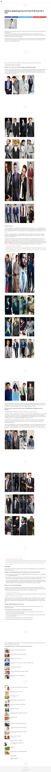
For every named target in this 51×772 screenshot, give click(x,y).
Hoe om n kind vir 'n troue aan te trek (12, 592)
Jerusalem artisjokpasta (14, 758)
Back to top (25, 767)
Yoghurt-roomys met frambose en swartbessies (18, 704)
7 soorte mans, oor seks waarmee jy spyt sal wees (18, 727)
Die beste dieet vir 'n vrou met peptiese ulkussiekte (18, 751)
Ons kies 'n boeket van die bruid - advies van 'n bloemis (19, 671)
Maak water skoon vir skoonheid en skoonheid (17, 700)
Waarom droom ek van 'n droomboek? (16, 691)
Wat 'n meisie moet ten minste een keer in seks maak (18, 687)
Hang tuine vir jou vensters (14, 708)
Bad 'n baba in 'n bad (13, 717)
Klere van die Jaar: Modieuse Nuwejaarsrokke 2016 (18, 723)
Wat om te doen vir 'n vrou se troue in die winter (14, 559)
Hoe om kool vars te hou (14, 695)
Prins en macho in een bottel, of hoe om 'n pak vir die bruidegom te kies (21, 662)
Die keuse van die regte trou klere (15, 658)
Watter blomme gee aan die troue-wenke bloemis (18, 654)
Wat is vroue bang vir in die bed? (15, 736)
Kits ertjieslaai (12, 747)
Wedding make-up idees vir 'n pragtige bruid (17, 675)
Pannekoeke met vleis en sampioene (16, 740)
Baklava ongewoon (13, 755)
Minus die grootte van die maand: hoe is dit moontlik (18, 731)
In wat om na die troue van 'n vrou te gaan (13, 245)
